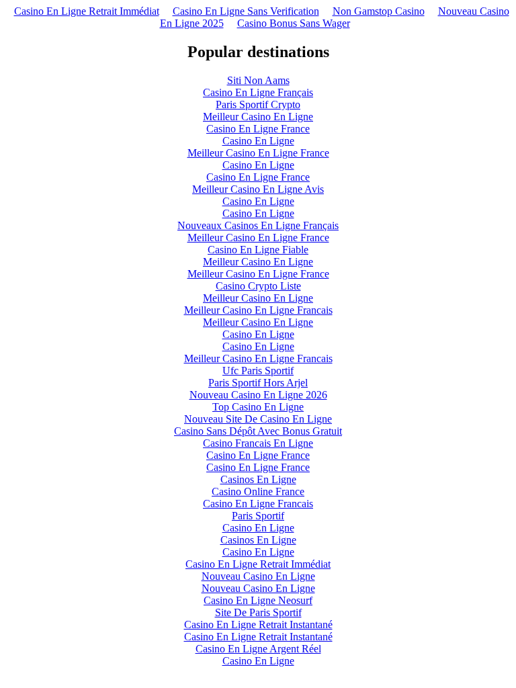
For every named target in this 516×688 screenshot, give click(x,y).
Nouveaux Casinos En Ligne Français (258, 225)
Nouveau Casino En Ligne (258, 576)
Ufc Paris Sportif (258, 370)
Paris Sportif (258, 515)
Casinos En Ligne (258, 479)
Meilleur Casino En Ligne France (258, 153)
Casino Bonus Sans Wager (293, 23)
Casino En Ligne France (258, 128)
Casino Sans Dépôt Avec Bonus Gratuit (258, 431)
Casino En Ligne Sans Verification (246, 11)
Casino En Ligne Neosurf (258, 600)
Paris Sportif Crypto (258, 104)
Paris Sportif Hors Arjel (258, 382)
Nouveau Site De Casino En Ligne (258, 419)
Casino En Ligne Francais (258, 503)
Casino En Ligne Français (258, 92)
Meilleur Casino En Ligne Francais (258, 310)
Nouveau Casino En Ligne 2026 (258, 394)
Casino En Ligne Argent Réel (258, 648)
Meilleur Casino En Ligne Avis (258, 189)
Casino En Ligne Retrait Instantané (258, 624)
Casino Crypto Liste (258, 286)
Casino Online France (258, 491)
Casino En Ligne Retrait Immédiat (86, 11)
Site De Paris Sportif (258, 612)
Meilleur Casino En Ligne (258, 116)
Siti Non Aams (258, 80)
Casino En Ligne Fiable (258, 249)
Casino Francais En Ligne (258, 443)
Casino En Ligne (258, 140)
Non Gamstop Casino (379, 11)
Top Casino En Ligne (258, 407)
